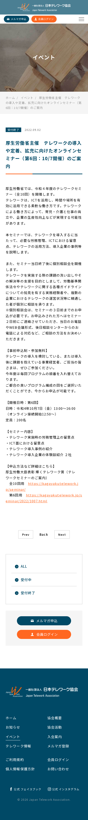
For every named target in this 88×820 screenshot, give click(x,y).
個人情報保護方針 (20, 768)
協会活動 (54, 727)
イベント (13, 736)
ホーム (11, 717)
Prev (25, 534)
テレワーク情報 (18, 746)
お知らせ (13, 727)
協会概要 (54, 717)
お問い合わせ (58, 768)
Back (43, 534)
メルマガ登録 (58, 746)
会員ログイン (58, 759)
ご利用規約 (15, 759)
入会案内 (54, 736)
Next (62, 534)
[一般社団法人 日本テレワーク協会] (44, 7)
